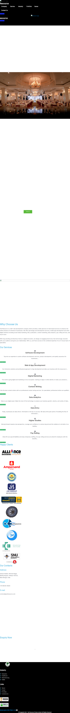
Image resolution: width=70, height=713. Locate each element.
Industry (20, 6)
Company (4, 6)
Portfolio (29, 6)
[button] (4, 6)
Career (36, 6)
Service (12, 6)
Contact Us (4, 10)
